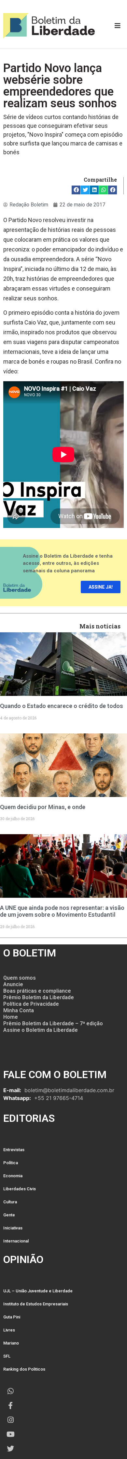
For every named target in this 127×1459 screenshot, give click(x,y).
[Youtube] (10, 1434)
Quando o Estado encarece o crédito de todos (61, 705)
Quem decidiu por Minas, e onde (42, 807)
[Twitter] (10, 1448)
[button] (76, 190)
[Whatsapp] (10, 1391)
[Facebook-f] (10, 1405)
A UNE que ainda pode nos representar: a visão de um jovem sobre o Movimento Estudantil (62, 911)
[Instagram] (10, 1420)
